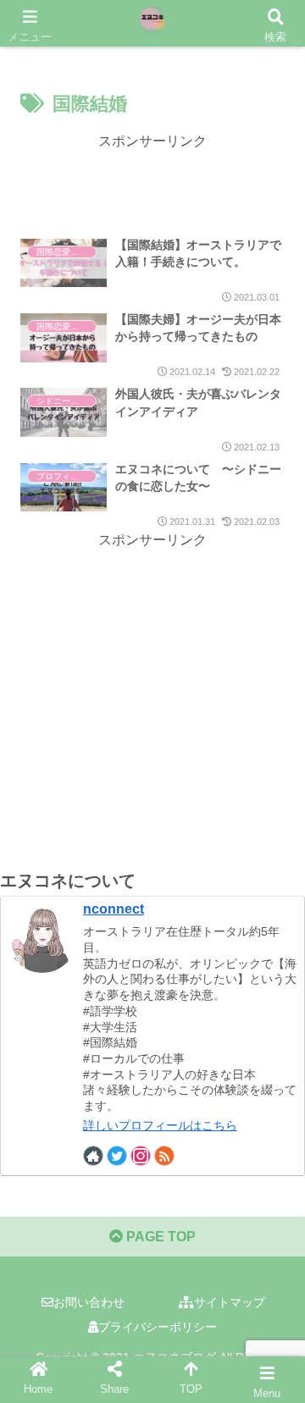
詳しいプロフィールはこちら (160, 1125)
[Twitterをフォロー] (117, 1156)
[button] (272, 1349)
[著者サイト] (93, 1156)
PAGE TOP (159, 1236)
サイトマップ (229, 1302)
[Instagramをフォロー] (140, 1156)
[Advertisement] (152, 179)
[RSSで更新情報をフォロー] (164, 1156)
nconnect (113, 909)
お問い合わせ (89, 1302)
